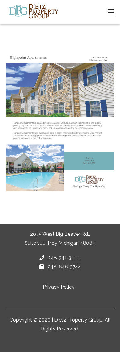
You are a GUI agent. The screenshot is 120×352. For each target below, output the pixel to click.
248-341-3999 (64, 258)
